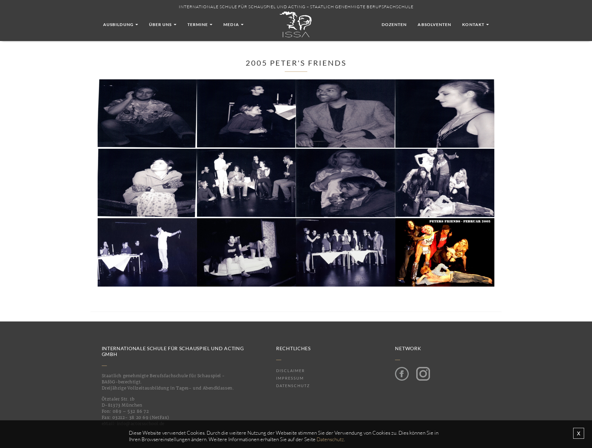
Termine (198, 24)
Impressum (290, 378)
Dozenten (394, 24)
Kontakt (473, 24)
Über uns (161, 24)
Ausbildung (119, 24)
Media (231, 24)
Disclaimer (290, 370)
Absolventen (434, 24)
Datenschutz (293, 385)
